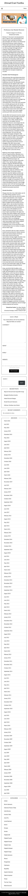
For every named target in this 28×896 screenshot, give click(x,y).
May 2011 (6, 685)
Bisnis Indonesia (8, 804)
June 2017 (6, 512)
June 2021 (6, 444)
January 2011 (7, 698)
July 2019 (6, 485)
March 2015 (7, 529)
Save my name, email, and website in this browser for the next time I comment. (14, 366)
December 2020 (8, 458)
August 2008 (7, 786)
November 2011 (8, 664)
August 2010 (7, 712)
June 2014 (6, 559)
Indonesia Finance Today (10, 807)
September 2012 (8, 630)
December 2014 (8, 539)
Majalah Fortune (8, 841)
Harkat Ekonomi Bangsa (10, 398)
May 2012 (6, 644)
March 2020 (7, 475)
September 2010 (8, 708)
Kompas (6, 828)
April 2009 (6, 762)
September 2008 (8, 783)
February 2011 (7, 695)
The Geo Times (8, 882)
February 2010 (7, 729)
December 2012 (8, 620)
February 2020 (7, 478)
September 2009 (8, 745)
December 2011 (8, 661)
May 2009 (6, 759)
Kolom (5, 824)
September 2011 (8, 671)
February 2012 (7, 654)
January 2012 (7, 657)
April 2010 (6, 722)
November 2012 (8, 624)
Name (4, 345)
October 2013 (7, 586)
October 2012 (7, 627)
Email (4, 352)
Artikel (5, 801)
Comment (6, 324)
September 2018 (8, 502)
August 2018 (7, 505)
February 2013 (7, 613)
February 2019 (7, 488)
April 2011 (6, 688)
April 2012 (6, 647)
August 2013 (7, 593)
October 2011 (7, 668)
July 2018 (6, 509)
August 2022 (7, 441)
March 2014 (7, 569)
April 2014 (6, 566)
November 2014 (8, 542)
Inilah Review (7, 811)
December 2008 (8, 776)
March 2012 (7, 651)
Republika (6, 868)
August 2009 (7, 749)
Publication (7, 865)
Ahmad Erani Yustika (14, 3)
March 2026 (7, 420)
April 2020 (6, 471)
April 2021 (6, 448)
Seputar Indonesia (8, 872)
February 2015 (7, 532)
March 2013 (7, 610)
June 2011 (6, 681)
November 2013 (8, 583)
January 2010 (7, 732)
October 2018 (7, 498)
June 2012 (6, 641)
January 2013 (7, 617)
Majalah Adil (7, 834)
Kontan (6, 831)
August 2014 (7, 553)
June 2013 (6, 600)
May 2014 (6, 563)
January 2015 (7, 536)
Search (5, 379)
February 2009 (7, 769)
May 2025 (6, 427)
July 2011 (6, 678)
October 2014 (7, 546)
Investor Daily (7, 814)
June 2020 (6, 468)
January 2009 (7, 773)
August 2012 (7, 634)
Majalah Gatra (7, 845)
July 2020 (6, 464)
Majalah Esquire (8, 838)
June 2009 (6, 756)
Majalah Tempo (7, 851)
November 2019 (8, 481)
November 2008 (8, 779)
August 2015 (7, 519)
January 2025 (7, 431)
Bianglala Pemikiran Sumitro (11, 395)
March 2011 (7, 691)
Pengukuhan (7, 862)
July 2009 (6, 752)
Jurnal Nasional (7, 821)
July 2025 (6, 424)
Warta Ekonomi (8, 885)
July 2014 (6, 556)
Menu (25, 8)
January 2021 (7, 454)
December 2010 (8, 701)
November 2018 (8, 495)
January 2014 (7, 576)
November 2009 (8, 739)
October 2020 (7, 461)
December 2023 (8, 434)
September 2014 (8, 549)
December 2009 (8, 735)
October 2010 (7, 705)
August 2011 (7, 674)
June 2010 (6, 718)
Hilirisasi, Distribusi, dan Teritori (12, 405)
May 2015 (6, 522)
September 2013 (8, 590)
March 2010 (7, 725)
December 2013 (8, 580)
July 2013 (6, 597)
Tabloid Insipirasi (8, 875)
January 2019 (7, 492)
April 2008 (6, 793)
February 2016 (7, 515)
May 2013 (6, 603)
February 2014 (7, 573)
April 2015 (6, 525)
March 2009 (7, 766)
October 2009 (7, 742)
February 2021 (7, 451)
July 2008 (6, 789)
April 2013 (6, 607)
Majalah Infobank (8, 848)
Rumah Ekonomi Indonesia (10, 401)
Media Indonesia (8, 855)
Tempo (5, 878)
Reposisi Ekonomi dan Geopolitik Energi (14, 391)
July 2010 (6, 715)
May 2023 (6, 437)
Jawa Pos (6, 817)
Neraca (5, 858)
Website (4, 359)
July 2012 (6, 637)
